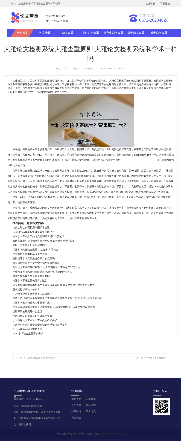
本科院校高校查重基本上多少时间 (31, 276)
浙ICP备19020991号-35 (113, 434)
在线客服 (150, 3)
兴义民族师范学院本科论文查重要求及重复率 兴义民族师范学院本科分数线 (54, 285)
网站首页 (22, 32)
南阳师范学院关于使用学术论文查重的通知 (36, 262)
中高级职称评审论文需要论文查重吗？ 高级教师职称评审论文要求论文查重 (54, 307)
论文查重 (45, 32)
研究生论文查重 (113, 32)
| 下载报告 (163, 3)
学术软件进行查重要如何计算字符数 (32, 315)
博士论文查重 (158, 32)
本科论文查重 (90, 32)
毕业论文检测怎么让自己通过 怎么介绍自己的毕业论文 (43, 271)
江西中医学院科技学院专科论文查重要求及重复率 (40, 324)
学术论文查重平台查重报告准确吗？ (32, 293)
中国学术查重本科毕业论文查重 (30, 254)
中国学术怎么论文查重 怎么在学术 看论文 (36, 249)
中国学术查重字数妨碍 (154, 358)
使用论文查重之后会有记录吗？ (30, 245)
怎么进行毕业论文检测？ (26, 289)
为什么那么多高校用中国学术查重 (31, 227)
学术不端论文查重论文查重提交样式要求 (35, 320)
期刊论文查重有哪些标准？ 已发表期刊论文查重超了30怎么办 (46, 267)
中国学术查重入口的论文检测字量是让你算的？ (39, 236)
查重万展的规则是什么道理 (27, 311)
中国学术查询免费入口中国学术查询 (32, 302)
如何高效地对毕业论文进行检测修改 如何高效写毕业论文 (44, 240)
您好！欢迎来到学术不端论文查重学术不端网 (35, 3)
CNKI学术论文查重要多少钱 (28, 333)
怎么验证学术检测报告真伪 (27, 329)
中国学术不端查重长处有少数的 (30, 280)
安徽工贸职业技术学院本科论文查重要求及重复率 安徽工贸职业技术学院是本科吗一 (59, 298)
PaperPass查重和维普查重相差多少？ (33, 231)
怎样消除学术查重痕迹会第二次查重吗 (34, 258)
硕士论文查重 (135, 32)
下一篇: (140, 358)
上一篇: (20, 358)
